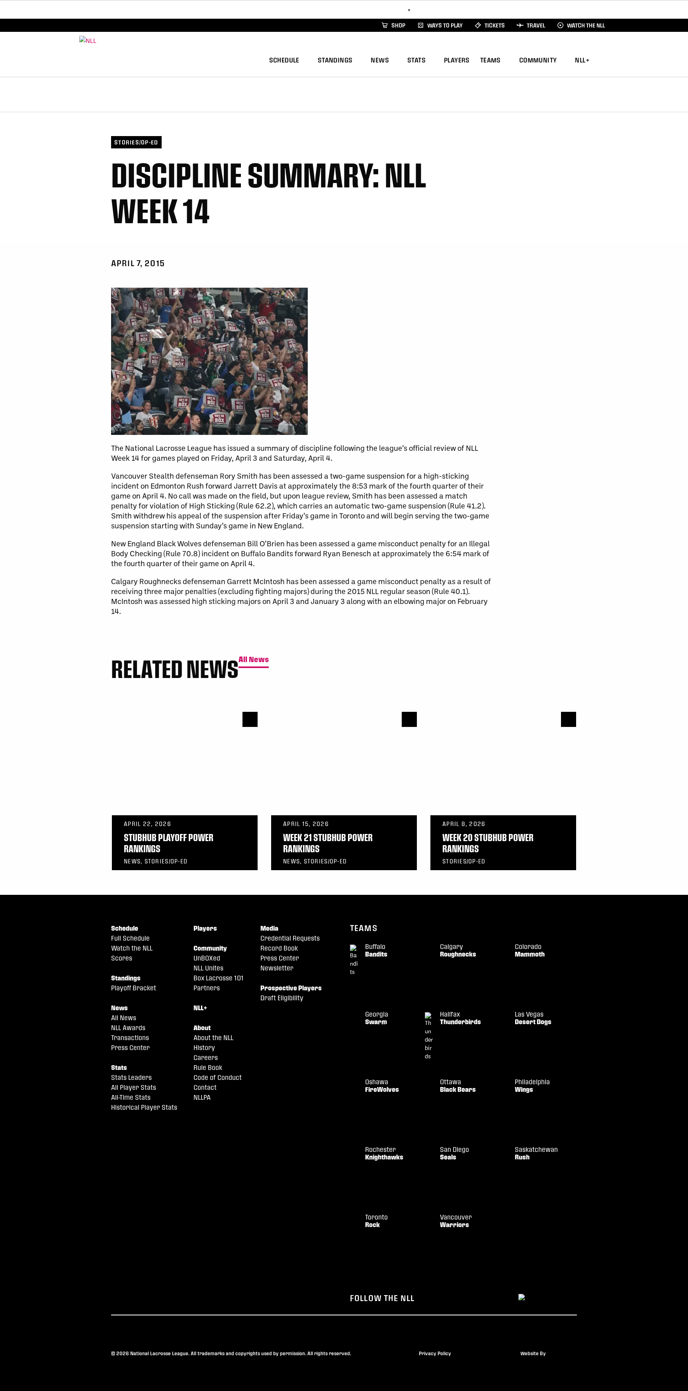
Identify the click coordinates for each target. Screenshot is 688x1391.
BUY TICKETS (385, 9)
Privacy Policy (435, 1353)
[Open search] (606, 59)
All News (253, 659)
